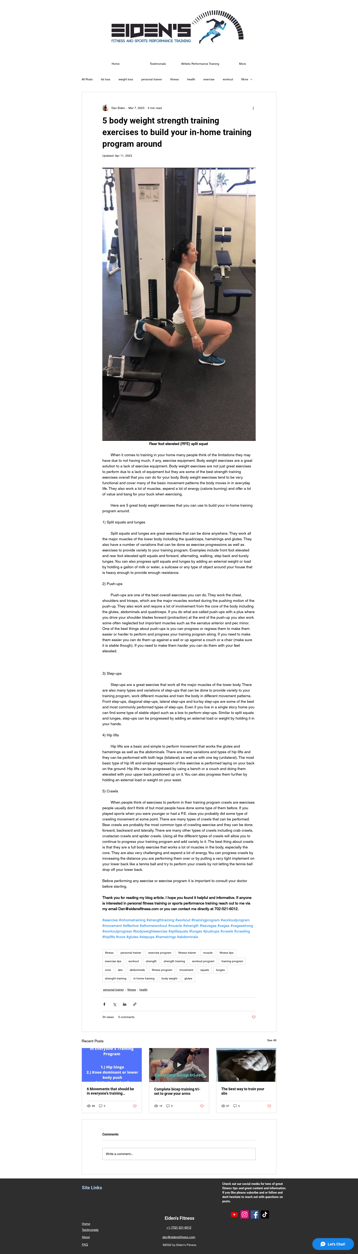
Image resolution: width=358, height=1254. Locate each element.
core (108, 970)
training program (232, 961)
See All (271, 1040)
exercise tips (113, 961)
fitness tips (226, 952)
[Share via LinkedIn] (125, 1004)
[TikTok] (265, 1214)
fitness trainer (187, 952)
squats (204, 970)
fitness (174, 79)
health (191, 79)
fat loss (105, 79)
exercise (208, 79)
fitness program (162, 970)
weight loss (126, 79)
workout (228, 79)
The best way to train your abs (242, 1091)
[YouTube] (234, 1214)
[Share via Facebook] (104, 1004)
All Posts (87, 79)
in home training (144, 978)
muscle (208, 952)
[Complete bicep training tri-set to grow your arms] (179, 1065)
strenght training (115, 978)
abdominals (137, 970)
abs (120, 970)
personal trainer (151, 79)
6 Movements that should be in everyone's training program (110, 1091)
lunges (220, 970)
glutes (188, 978)
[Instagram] (245, 1214)
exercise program (159, 952)
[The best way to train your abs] (246, 1065)
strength (151, 961)
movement (186, 970)
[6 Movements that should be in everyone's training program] (112, 1065)
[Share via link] (135, 1004)
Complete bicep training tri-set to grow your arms (177, 1091)
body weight (169, 978)
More (244, 79)
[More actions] (253, 107)
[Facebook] (255, 1214)
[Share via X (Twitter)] (114, 1004)
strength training (174, 961)
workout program (203, 961)
